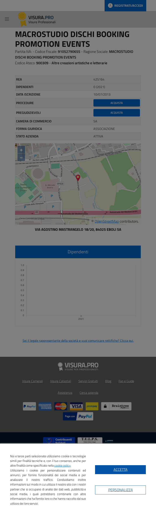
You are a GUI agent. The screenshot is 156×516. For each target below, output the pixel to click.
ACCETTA (121, 469)
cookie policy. (62, 465)
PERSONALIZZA (120, 490)
